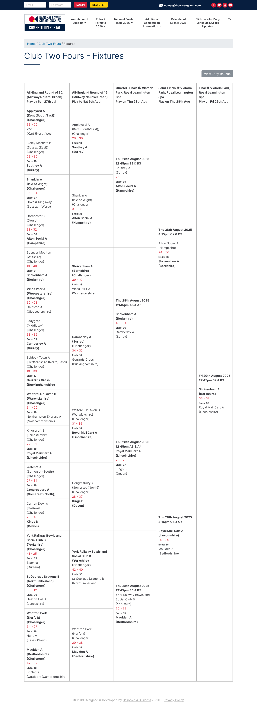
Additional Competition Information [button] (151, 23)
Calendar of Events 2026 (178, 21)
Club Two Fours (50, 44)
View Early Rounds (217, 74)
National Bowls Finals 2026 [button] (123, 21)
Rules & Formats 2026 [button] (100, 23)
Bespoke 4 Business (137, 700)
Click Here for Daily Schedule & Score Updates (207, 23)
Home (31, 44)
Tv (229, 19)
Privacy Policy (174, 700)
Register (98, 4)
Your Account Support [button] (79, 21)
